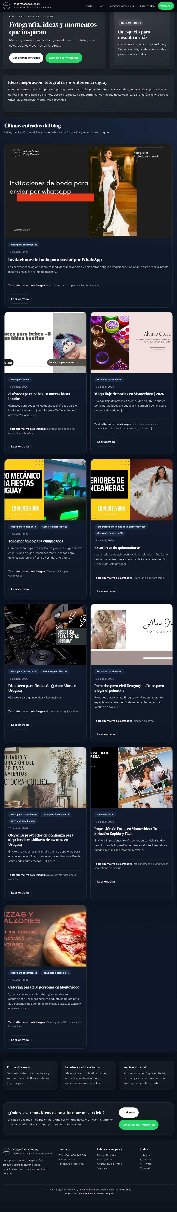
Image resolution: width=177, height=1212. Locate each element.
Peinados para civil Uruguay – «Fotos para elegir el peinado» (129, 688)
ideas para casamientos (24, 244)
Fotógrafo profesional (121, 5)
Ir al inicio (129, 1112)
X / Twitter (146, 1163)
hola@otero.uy (67, 1159)
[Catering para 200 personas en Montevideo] (45, 936)
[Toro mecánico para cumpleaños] (45, 490)
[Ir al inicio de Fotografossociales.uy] (6, 6)
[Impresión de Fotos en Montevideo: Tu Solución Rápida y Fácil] (132, 777)
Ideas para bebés (20, 379)
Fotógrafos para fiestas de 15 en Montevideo (121, 526)
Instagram (145, 1155)
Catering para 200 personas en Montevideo (44, 987)
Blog (100, 5)
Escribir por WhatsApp (64, 57)
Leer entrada (20, 299)
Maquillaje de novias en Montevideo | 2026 (129, 393)
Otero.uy (102, 1168)
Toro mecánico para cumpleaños (35, 541)
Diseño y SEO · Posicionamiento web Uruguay (88, 1193)
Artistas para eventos (109, 1163)
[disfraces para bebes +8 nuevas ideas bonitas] (45, 342)
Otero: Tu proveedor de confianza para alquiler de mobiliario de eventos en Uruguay (40, 840)
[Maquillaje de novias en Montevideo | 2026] (132, 342)
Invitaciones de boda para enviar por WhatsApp (55, 259)
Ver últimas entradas (26, 57)
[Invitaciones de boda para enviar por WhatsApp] (88, 191)
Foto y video (147, 5)
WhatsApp (166, 5)
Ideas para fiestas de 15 (23, 526)
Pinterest (145, 1168)
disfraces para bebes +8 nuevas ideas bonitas (39, 396)
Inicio (89, 5)
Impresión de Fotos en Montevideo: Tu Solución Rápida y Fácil (125, 831)
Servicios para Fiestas (109, 379)
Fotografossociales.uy (26, 4)
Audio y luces (105, 1159)
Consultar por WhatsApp (139, 1124)
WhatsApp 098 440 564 (72, 1155)
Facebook (145, 1159)
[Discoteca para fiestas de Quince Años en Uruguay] (45, 634)
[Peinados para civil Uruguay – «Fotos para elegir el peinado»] (132, 634)
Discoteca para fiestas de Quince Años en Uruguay (42, 688)
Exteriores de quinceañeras (117, 547)
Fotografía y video (107, 1155)
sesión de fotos (105, 814)
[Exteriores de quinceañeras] (132, 490)
